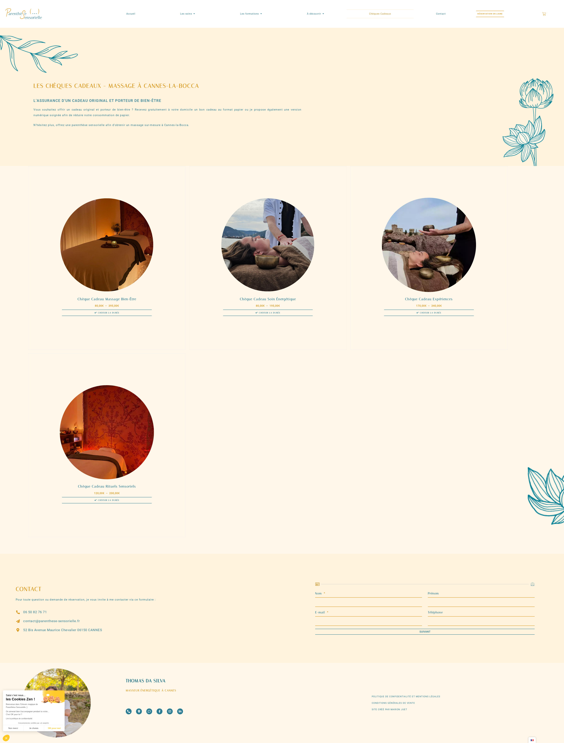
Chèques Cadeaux (380, 13)
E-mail (320, 612)
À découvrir (314, 13)
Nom (319, 593)
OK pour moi (54, 728)
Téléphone (435, 612)
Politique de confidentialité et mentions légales (406, 696)
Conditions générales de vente (393, 703)
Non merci (13, 728)
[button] (6, 738)
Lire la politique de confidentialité (19, 719)
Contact (441, 13)
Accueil (130, 13)
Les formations (249, 13)
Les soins (186, 13)
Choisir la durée (108, 313)
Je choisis (33, 728)
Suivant (424, 631)
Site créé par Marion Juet (389, 709)
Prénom (433, 593)
